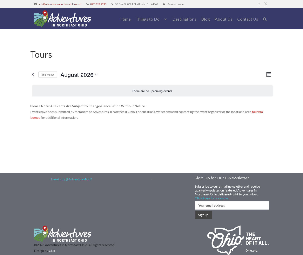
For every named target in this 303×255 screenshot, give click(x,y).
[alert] (152, 91)
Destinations (184, 18)
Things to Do (148, 18)
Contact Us (247, 18)
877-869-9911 (98, 4)
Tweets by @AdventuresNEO (71, 179)
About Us (223, 18)
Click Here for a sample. (212, 198)
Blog (205, 18)
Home (125, 18)
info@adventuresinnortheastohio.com (60, 4)
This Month (48, 74)
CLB (52, 251)
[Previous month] (32, 74)
